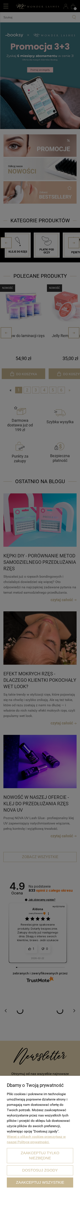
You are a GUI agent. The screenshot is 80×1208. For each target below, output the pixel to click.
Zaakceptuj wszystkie (40, 1182)
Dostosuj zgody (40, 1170)
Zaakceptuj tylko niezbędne (40, 1155)
